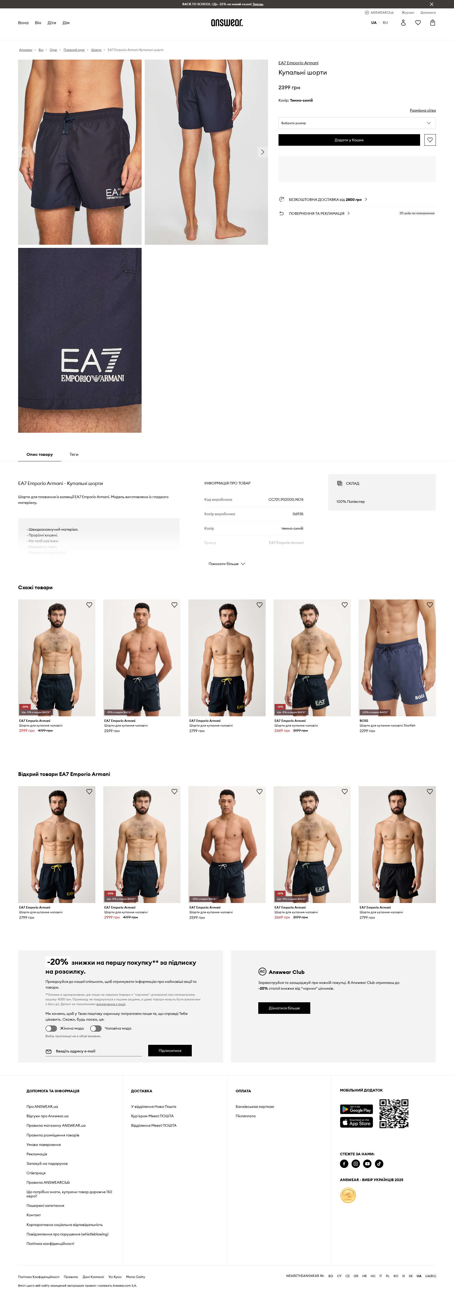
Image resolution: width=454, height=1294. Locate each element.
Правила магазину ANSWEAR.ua (56, 1125)
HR (364, 1276)
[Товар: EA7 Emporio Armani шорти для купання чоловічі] (56, 657)
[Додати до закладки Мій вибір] (430, 140)
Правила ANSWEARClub (48, 1182)
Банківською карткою (255, 1106)
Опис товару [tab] (40, 454)
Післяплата (246, 1116)
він (38, 22)
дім (66, 22)
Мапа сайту (135, 1277)
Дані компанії (93, 1277)
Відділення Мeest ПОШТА (154, 1125)
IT (380, 1276)
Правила (71, 1277)
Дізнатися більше (284, 1008)
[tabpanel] (227, 515)
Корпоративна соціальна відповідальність (65, 1224)
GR (356, 1276)
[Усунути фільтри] (431, 4)
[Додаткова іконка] (348, 1195)
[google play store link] (356, 1109)
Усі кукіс (115, 1277)
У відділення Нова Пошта (153, 1106)
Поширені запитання (45, 1205)
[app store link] (356, 1121)
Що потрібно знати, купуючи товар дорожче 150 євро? (69, 1193)
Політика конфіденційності (50, 1243)
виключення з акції (110, 1004)
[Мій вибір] (418, 22)
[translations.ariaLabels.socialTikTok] (379, 1164)
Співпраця (36, 1173)
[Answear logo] (227, 22)
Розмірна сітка (423, 110)
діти (52, 22)
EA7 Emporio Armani (298, 62)
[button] (357, 123)
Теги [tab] (74, 454)
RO (396, 1276)
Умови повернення (44, 1144)
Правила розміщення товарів (53, 1135)
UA (419, 1276)
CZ (347, 1276)
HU (373, 1276)
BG (330, 1276)
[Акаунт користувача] (403, 22)
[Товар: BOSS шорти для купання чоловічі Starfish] (397, 657)
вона (23, 22)
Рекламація (37, 1154)
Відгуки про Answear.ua (48, 1116)
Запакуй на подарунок (47, 1163)
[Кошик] (433, 22)
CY (339, 1276)
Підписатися (170, 1050)
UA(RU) (430, 1276)
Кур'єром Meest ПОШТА (152, 1116)
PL (388, 1276)
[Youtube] (367, 1163)
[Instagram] (356, 1163)
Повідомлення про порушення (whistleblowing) (68, 1234)
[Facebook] (344, 1163)
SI (403, 1276)
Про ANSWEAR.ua (42, 1106)
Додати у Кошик (349, 140)
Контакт (34, 1215)
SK (411, 1276)
